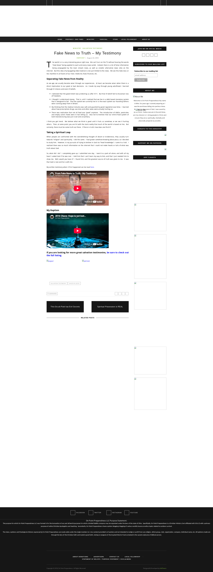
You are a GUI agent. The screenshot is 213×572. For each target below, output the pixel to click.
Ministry (90, 39)
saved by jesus (74, 283)
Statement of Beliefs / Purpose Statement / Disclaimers (106, 559)
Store (115, 39)
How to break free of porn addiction (87, 460)
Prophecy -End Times (74, 39)
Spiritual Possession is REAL (110, 307)
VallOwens (163, 568)
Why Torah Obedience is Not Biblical (88, 345)
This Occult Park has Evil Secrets (65, 307)
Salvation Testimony (92, 48)
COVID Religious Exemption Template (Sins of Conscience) (53, 481)
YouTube (91, 342)
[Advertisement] (149, 186)
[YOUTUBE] (126, 512)
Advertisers (99, 556)
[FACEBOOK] (73, 512)
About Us (146, 39)
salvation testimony (58, 283)
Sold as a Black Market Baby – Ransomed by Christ (87, 403)
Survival (103, 39)
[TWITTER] (91, 512)
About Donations (80, 556)
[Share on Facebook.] (116, 293)
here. (93, 167)
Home (60, 39)
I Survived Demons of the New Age (87, 431)
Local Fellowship (129, 39)
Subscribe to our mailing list (146, 71)
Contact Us (114, 556)
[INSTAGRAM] (108, 512)
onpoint (81, 58)
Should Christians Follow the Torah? (88, 374)
